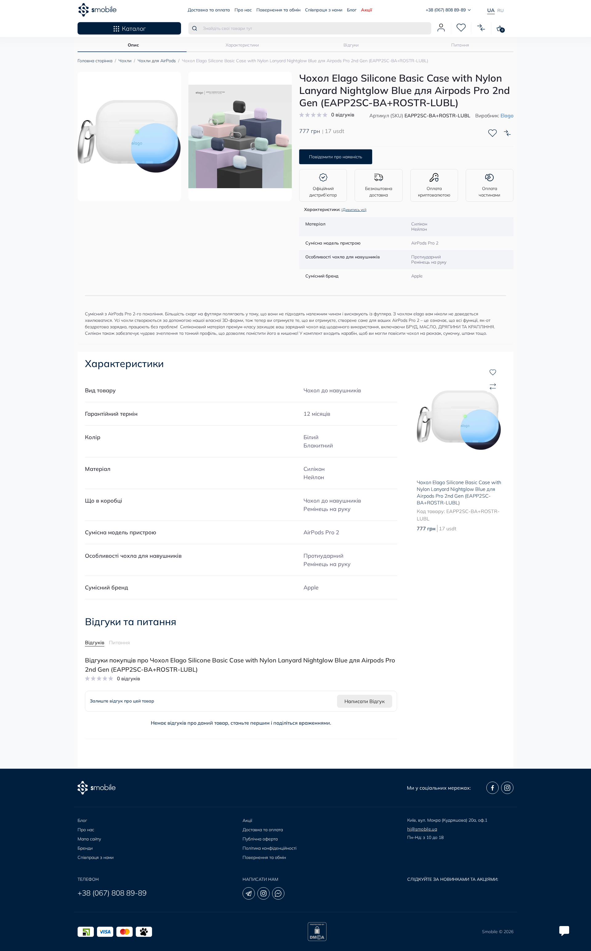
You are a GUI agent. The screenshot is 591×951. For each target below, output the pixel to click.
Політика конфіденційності (269, 848)
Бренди (85, 848)
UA (491, 10)
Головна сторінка (95, 60)
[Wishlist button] (492, 133)
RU (500, 10)
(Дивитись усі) (354, 209)
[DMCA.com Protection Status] (317, 931)
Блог (351, 10)
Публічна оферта (260, 839)
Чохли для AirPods (157, 60)
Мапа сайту (89, 839)
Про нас (243, 10)
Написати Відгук (364, 701)
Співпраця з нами (323, 10)
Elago (507, 115)
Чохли (125, 60)
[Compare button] (507, 133)
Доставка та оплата (209, 10)
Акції (366, 10)
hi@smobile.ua (422, 829)
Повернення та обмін (278, 10)
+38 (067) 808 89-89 (112, 892)
